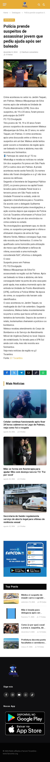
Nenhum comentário (30, 52)
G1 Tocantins (16, 358)
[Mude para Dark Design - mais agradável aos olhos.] (43, 4)
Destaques (9, 20)
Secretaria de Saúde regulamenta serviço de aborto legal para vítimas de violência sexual (24, 519)
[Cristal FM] (25, 4)
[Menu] (4, 4)
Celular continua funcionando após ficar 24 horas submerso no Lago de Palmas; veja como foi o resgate (24, 424)
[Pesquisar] (39, 4)
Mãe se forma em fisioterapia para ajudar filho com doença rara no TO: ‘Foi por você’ (24, 472)
